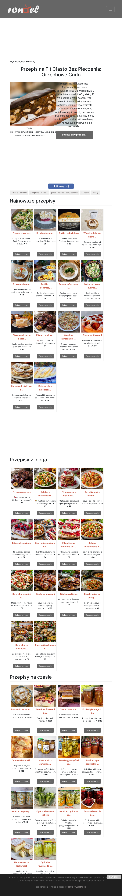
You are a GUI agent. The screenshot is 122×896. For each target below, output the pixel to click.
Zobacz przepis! (21, 254)
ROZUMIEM (114, 877)
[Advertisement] (61, 39)
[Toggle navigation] (110, 9)
